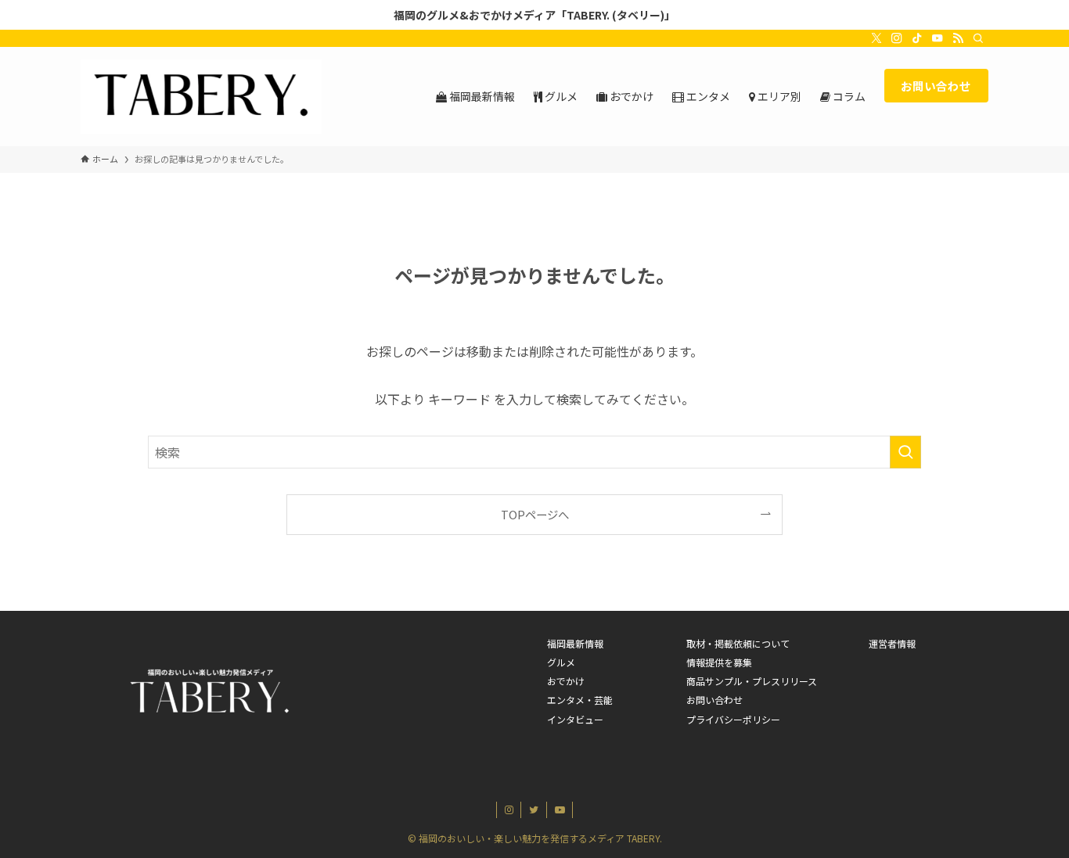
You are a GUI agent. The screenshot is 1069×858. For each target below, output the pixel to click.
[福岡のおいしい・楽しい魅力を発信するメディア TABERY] (201, 96)
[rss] (958, 38)
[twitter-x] (876, 38)
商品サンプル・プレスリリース (751, 680)
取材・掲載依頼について (738, 643)
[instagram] (897, 38)
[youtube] (937, 38)
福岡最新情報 (575, 643)
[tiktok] (917, 38)
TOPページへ (535, 514)
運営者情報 (892, 643)
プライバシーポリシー (733, 719)
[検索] (978, 38)
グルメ (561, 662)
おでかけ (566, 680)
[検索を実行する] (905, 452)
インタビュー (575, 719)
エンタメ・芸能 (580, 699)
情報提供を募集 (719, 662)
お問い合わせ (714, 699)
